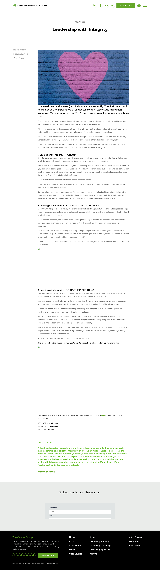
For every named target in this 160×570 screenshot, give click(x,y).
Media (72, 549)
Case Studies (75, 554)
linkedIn (94, 5)
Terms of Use (45, 563)
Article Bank (75, 545)
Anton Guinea (135, 537)
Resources (134, 541)
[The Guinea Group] (30, 5)
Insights (93, 554)
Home (72, 537)
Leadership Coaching (100, 545)
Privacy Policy (53, 563)
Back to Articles (19, 50)
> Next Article (18, 58)
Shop (92, 537)
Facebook (100, 5)
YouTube (106, 5)
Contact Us (126, 5)
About (72, 541)
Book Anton (134, 545)
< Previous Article (20, 54)
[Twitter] (112, 5)
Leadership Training (99, 541)
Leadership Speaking (99, 549)
